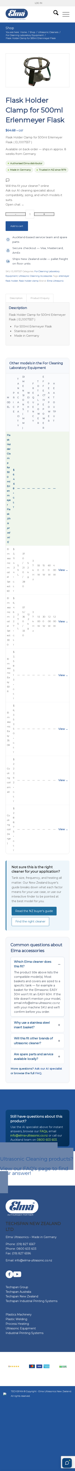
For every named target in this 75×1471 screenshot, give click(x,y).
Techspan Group (17, 1287)
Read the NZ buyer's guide (34, 911)
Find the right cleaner (30, 921)
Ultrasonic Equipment (21, 1328)
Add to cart (16, 225)
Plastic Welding (16, 1319)
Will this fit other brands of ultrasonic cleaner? (33, 1041)
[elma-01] (31, 14)
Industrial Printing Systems (24, 1333)
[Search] (53, 14)
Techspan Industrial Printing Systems (31, 1301)
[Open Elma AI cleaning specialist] (67, 1463)
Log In (38, 3)
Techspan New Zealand (22, 1296)
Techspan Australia (18, 1292)
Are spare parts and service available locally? (33, 1056)
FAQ (38, 1073)
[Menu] (63, 14)
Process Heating (17, 1324)
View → (63, 569)
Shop (10, 28)
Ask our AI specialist (48, 1068)
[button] (37, 192)
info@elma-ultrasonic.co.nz (29, 1135)
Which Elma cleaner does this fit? (32, 964)
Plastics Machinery (19, 1314)
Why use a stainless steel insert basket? (32, 1025)
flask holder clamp (29, 280)
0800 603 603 (47, 1140)
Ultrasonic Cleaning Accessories (35, 276)
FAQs (43, 1131)
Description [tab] (16, 298)
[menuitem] (38, 3)
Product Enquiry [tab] (40, 298)
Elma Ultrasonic (55, 280)
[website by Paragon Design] (5, 1394)
